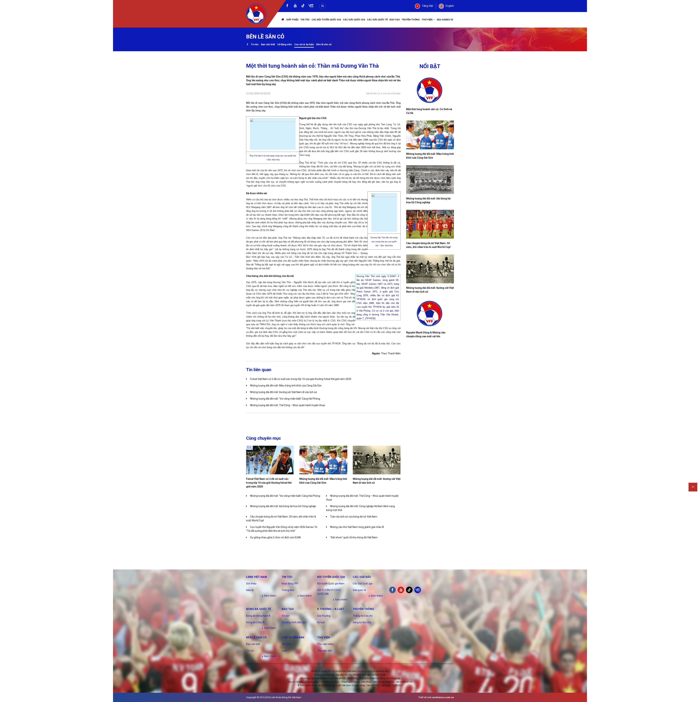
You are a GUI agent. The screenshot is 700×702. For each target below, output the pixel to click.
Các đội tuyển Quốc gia (326, 19)
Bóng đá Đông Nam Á (258, 615)
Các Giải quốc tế (377, 19)
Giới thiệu (292, 19)
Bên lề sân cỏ (323, 44)
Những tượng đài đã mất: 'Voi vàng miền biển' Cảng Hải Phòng (285, 398)
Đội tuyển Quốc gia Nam (330, 583)
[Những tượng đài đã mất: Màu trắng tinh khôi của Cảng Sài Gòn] (323, 460)
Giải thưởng (323, 615)
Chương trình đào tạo (294, 622)
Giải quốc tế (359, 590)
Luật (284, 650)
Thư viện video (325, 644)
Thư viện (427, 19)
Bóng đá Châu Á (255, 622)
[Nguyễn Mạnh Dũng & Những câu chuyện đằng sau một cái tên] (430, 313)
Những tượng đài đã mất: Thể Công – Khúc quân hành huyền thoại (287, 405)
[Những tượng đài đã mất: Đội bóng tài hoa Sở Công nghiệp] (430, 179)
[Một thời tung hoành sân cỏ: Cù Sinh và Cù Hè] (430, 90)
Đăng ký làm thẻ (362, 622)
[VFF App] (311, 6)
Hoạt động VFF (290, 583)
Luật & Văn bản (293, 637)
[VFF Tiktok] (303, 6)
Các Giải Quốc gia (354, 19)
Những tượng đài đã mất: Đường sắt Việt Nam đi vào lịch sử (283, 392)
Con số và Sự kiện (304, 44)
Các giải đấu (362, 577)
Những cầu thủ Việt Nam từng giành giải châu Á (357, 527)
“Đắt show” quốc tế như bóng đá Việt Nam (354, 537)
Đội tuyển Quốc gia (331, 577)
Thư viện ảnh (324, 650)
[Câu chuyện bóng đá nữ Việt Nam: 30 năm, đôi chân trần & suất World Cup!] (430, 224)
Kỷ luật (321, 622)
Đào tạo (395, 19)
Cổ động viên (284, 44)
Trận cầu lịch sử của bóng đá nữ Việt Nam (353, 516)
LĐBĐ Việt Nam (256, 577)
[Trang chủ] (283, 20)
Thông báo (288, 590)
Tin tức (305, 19)
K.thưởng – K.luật (330, 609)
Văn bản (286, 644)
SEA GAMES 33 (445, 19)
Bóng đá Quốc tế (258, 609)
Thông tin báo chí (362, 615)
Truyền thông (411, 19)
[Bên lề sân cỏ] (247, 45)
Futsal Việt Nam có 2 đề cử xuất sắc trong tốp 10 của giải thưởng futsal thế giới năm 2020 (300, 379)
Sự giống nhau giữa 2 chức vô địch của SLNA (275, 537)
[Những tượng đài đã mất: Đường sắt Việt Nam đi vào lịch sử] (376, 460)
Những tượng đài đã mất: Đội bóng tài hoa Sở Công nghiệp (283, 506)
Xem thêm (269, 595)
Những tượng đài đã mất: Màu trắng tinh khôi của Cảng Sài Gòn (286, 385)
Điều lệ (249, 590)
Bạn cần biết (268, 44)
